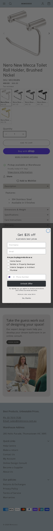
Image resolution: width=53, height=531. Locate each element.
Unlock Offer (26, 283)
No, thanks (26, 298)
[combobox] (11, 277)
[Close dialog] (48, 231)
